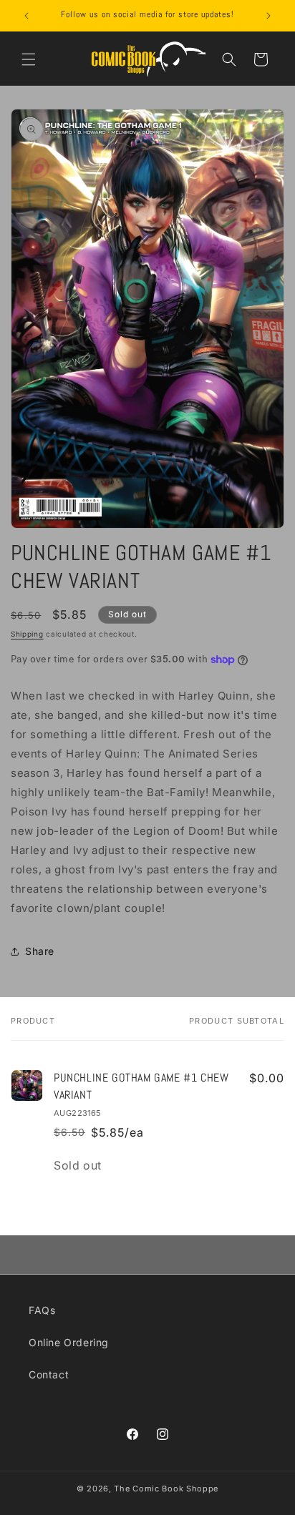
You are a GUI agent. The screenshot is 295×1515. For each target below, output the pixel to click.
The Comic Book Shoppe (166, 1489)
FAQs (42, 1310)
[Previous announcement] (26, 15)
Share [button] (39, 951)
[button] (28, 59)
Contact (49, 1374)
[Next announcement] (268, 15)
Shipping (27, 633)
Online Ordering (69, 1342)
